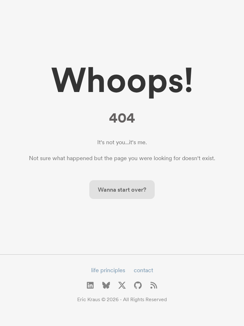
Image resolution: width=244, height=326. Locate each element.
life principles (108, 270)
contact (143, 270)
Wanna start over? (122, 189)
